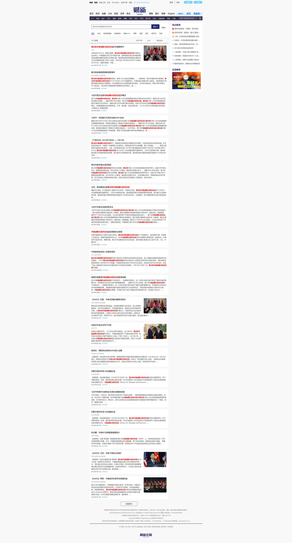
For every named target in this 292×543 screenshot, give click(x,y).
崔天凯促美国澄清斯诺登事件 (103, 72)
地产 (103, 18)
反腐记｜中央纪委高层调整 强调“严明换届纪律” (191, 40)
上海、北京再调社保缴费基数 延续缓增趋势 (189, 36)
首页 (91, 13)
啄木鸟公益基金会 (137, 527)
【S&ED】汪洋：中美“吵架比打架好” (106, 453)
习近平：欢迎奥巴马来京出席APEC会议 (107, 117)
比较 (154, 18)
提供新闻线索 (156, 527)
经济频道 (104, 200)
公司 (110, 13)
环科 (130, 18)
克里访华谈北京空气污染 (101, 325)
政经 (116, 13)
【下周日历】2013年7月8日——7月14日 (107, 140)
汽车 (108, 18)
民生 (136, 18)
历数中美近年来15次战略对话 (103, 371)
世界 (122, 13)
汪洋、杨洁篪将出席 (110, 187)
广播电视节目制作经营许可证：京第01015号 (135, 515)
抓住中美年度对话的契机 (101, 164)
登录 (171, 2)
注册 (177, 2)
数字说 (148, 18)
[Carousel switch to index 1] (194, 86)
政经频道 (104, 158)
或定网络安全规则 (106, 232)
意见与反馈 (147, 527)
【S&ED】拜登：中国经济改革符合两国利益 (109, 478)
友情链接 (170, 527)
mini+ (180, 13)
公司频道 (104, 245)
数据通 (197, 13)
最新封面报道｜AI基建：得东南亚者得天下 (189, 28)
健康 (125, 18)
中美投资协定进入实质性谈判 (103, 251)
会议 (108, 2)
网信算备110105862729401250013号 (148, 513)
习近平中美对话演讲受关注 (102, 207)
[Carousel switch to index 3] (198, 86)
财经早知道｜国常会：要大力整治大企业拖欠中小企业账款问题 (196, 32)
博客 (151, 13)
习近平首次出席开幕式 (108, 95)
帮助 (130, 2)
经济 (98, 13)
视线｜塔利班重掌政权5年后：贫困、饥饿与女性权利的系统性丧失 (198, 44)
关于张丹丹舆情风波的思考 (184, 48)
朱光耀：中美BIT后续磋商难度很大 (105, 432)
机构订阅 (102, 2)
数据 (91, 2)
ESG (141, 18)
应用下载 (124, 2)
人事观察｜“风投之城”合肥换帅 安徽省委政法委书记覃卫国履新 (196, 52)
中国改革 (161, 18)
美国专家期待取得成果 (108, 277)
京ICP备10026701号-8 (128, 513)
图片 (157, 13)
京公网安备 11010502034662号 (172, 513)
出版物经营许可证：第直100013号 (160, 515)
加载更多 (129, 504)
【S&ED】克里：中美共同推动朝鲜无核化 (108, 299)
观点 (128, 13)
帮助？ (164, 27)
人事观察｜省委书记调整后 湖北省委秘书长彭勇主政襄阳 (194, 59)
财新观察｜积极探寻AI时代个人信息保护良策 (190, 56)
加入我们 (128, 527)
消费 (114, 18)
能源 (120, 18)
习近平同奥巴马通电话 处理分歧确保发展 (108, 392)
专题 (168, 18)
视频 (163, 13)
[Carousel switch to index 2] (196, 86)
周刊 (189, 13)
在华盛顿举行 (107, 47)
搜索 (154, 27)
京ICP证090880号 (115, 513)
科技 (97, 18)
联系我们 (164, 527)
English (171, 13)
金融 (104, 13)
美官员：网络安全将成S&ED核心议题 (106, 350)
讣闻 (174, 18)
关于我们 (121, 527)
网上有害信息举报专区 (142, 2)
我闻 (96, 2)
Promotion (115, 2)
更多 (92, 18)
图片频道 (104, 65)
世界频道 (104, 88)
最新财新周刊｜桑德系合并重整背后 (187, 63)
